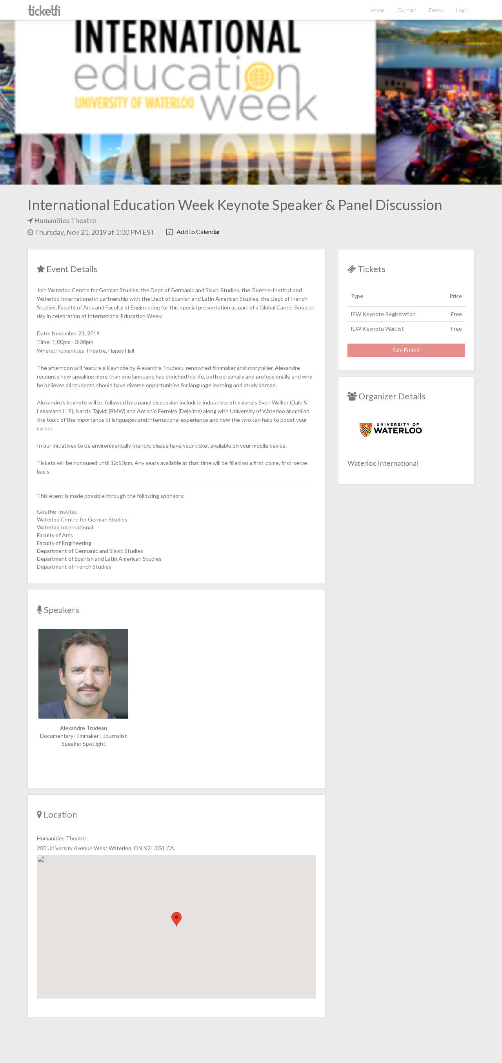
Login (462, 10)
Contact (407, 10)
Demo (436, 10)
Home (378, 10)
